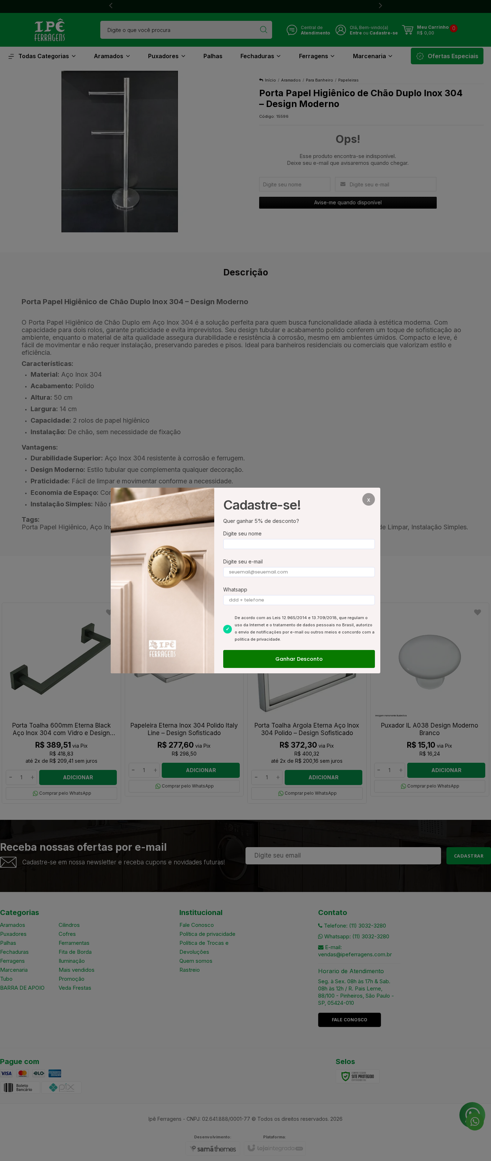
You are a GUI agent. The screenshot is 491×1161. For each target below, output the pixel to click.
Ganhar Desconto (299, 659)
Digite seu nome (242, 533)
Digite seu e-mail (243, 561)
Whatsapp (235, 589)
